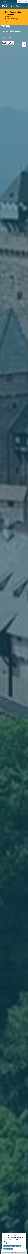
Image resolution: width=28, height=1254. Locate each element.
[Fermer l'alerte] (25, 17)
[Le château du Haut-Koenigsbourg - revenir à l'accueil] (11, 5)
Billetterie (24, 1)
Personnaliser (8, 1249)
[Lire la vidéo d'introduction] (24, 44)
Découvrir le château (11, 31)
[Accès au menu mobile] (25, 6)
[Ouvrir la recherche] (15, 1)
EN (3, 1)
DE (6, 1)
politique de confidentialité (14, 1243)
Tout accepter (8, 1246)
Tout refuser (17, 1246)
